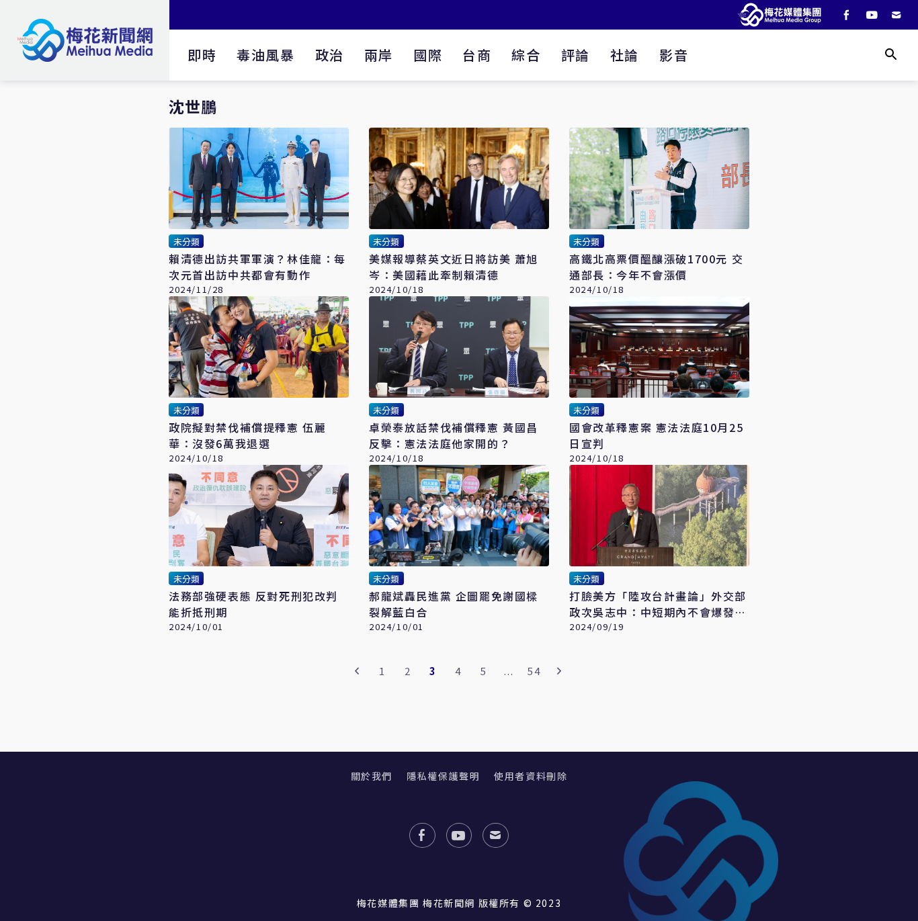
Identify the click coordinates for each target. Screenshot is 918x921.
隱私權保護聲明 (443, 776)
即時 (201, 54)
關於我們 (371, 776)
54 (534, 671)
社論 (624, 54)
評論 (575, 54)
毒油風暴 (265, 54)
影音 (673, 54)
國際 (427, 54)
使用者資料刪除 (530, 776)
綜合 (525, 54)
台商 (476, 54)
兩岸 (378, 54)
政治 (329, 54)
